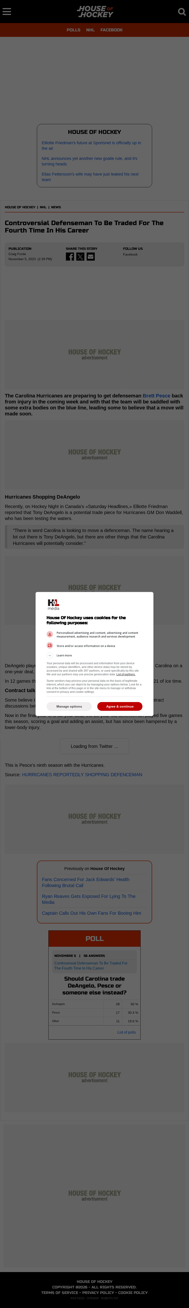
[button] (94, 655)
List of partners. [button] (126, 674)
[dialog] (94, 654)
